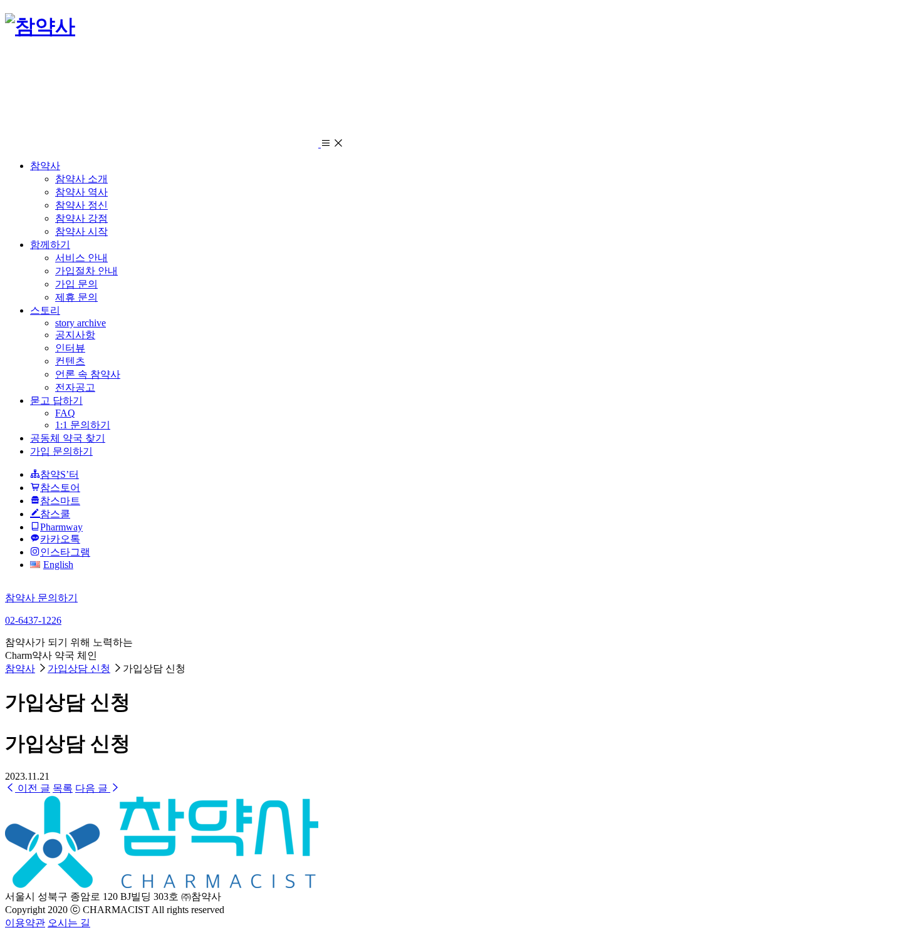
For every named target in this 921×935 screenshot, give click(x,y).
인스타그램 (65, 552)
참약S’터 (59, 474)
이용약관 (25, 922)
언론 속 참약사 (87, 374)
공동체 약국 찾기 (67, 438)
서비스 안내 (81, 257)
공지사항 (75, 334)
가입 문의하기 (61, 451)
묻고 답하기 (56, 400)
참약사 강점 (81, 218)
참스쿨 (55, 514)
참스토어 (60, 487)
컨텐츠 (70, 361)
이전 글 (32, 788)
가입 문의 (76, 284)
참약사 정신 (81, 205)
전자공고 (75, 387)
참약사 (45, 165)
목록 (63, 788)
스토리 (45, 310)
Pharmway (61, 527)
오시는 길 (69, 922)
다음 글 (92, 788)
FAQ (65, 413)
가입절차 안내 (86, 271)
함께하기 (50, 244)
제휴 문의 (76, 297)
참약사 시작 (81, 231)
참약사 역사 (81, 192)
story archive (80, 323)
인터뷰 (70, 348)
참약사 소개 (81, 178)
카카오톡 (60, 539)
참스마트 (60, 500)
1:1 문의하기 (82, 425)
